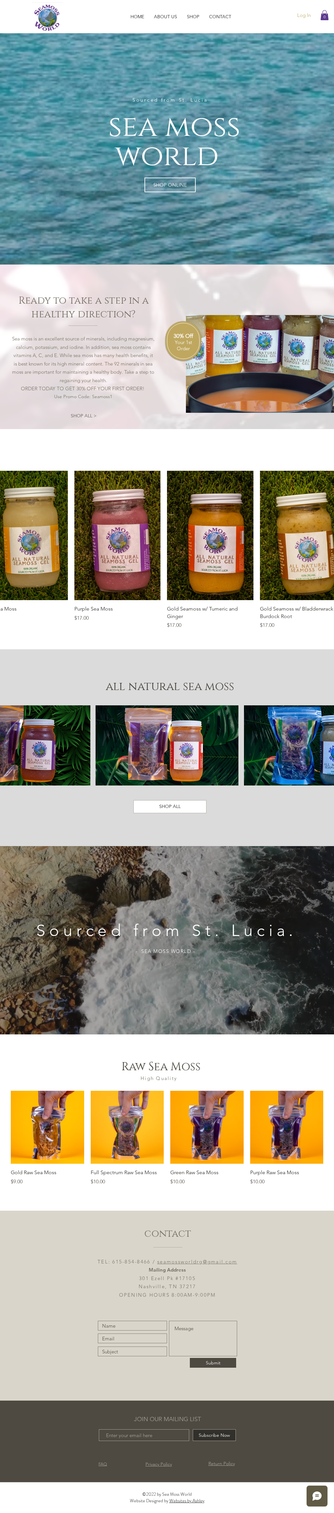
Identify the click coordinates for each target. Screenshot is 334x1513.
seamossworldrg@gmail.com (197, 1262)
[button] (324, 15)
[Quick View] (117, 535)
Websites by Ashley (187, 1500)
